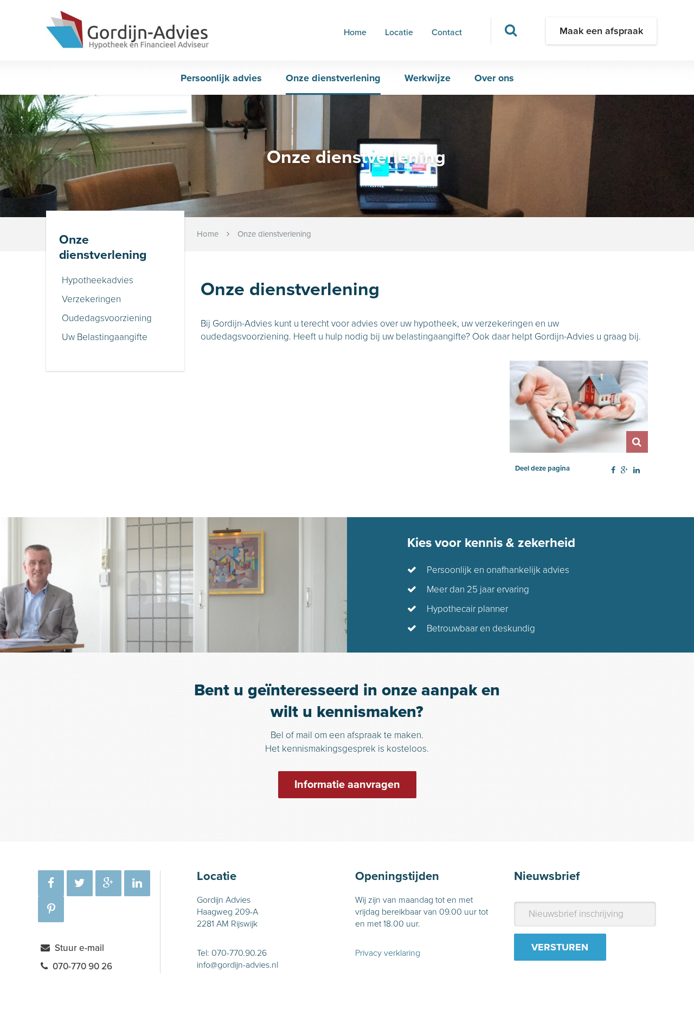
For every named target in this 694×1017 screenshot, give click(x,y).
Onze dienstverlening (333, 78)
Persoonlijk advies (221, 78)
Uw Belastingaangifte (104, 337)
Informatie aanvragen (347, 784)
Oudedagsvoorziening (107, 318)
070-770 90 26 (82, 966)
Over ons (494, 78)
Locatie (399, 32)
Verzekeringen (91, 299)
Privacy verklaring (387, 953)
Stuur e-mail (79, 948)
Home (355, 32)
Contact (447, 32)
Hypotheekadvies (97, 280)
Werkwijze (427, 78)
